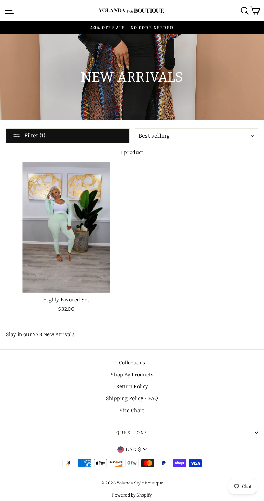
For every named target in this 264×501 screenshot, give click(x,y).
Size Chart (132, 410)
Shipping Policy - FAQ (132, 398)
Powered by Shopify (132, 495)
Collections (132, 363)
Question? (131, 432)
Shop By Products (132, 375)
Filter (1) (34, 135)
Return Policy (132, 386)
